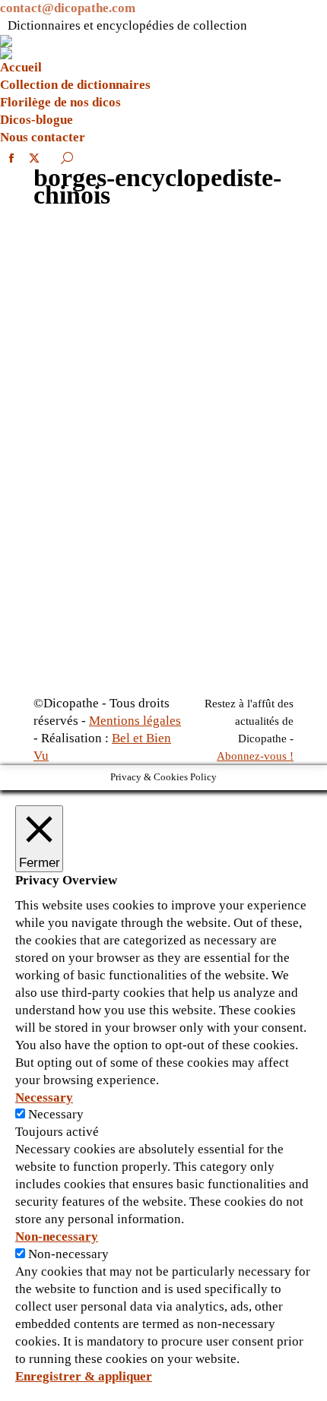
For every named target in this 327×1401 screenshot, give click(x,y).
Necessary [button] (44, 1097)
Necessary (56, 1114)
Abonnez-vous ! (255, 756)
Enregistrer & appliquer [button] (83, 1376)
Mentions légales (135, 720)
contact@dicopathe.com (67, 8)
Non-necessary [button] (56, 1236)
